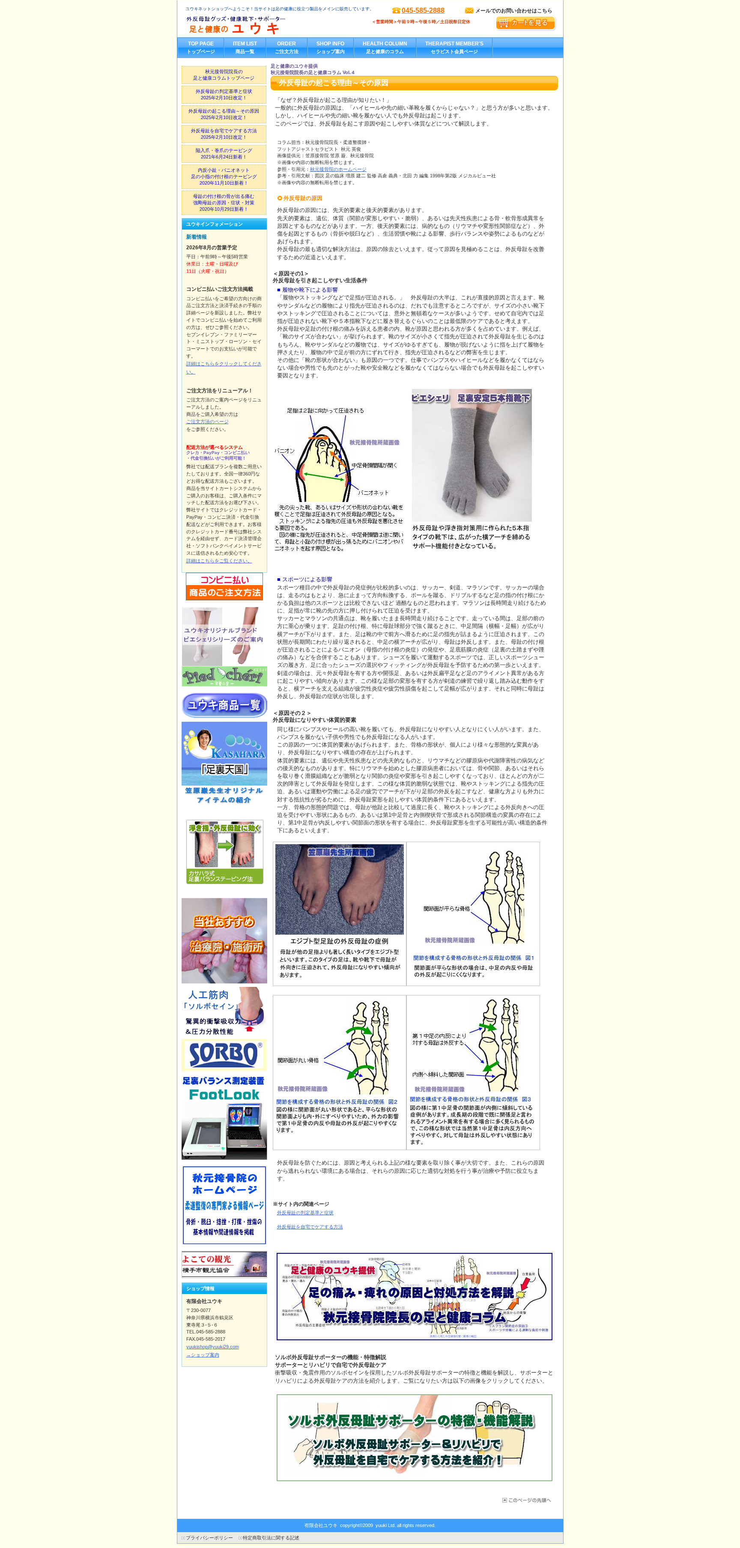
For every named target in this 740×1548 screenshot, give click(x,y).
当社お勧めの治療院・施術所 (224, 940)
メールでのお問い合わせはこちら (513, 11)
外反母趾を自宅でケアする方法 (310, 1226)
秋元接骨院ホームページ (224, 1205)
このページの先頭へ (526, 1500)
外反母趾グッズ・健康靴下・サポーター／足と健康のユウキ (271, 26)
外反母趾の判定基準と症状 (305, 1212)
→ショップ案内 (202, 1354)
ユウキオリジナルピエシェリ (224, 647)
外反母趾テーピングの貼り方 (224, 852)
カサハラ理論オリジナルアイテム (224, 764)
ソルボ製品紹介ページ (224, 1029)
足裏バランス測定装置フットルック (224, 1117)
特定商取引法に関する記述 (271, 1537)
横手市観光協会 (224, 1264)
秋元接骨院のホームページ (338, 169)
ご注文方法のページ (207, 421)
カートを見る (526, 23)
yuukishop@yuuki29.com (212, 1346)
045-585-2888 (423, 10)
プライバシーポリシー (209, 1537)
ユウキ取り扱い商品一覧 (224, 705)
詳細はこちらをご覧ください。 (219, 560)
